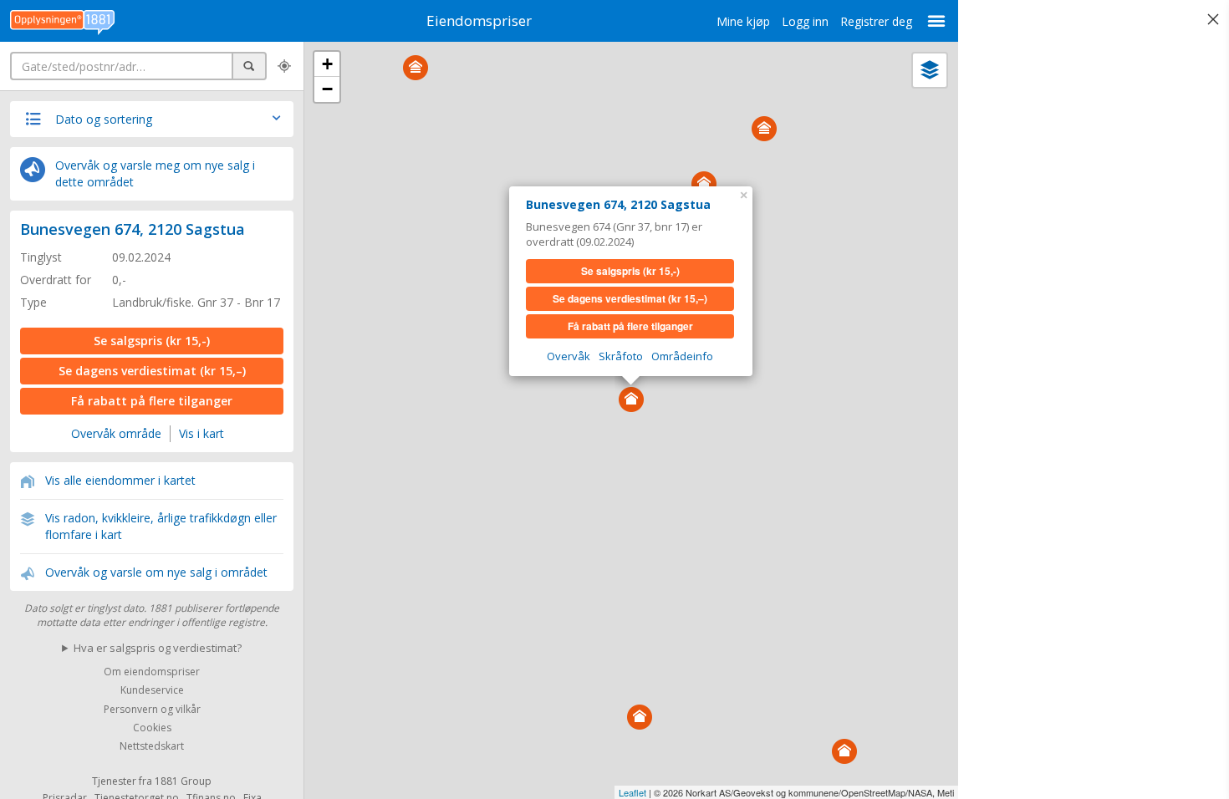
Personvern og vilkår (152, 709)
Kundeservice (152, 691)
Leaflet (632, 792)
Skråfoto (621, 356)
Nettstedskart (152, 747)
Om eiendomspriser (152, 671)
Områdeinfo (682, 356)
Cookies (152, 727)
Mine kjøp (743, 21)
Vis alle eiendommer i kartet (120, 480)
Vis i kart (201, 433)
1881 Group (183, 781)
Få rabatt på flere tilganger (151, 401)
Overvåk (568, 356)
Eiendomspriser (479, 20)
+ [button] (327, 63)
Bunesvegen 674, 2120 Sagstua (132, 229)
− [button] (327, 89)
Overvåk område (116, 433)
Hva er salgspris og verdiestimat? (158, 647)
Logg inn (805, 21)
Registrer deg (876, 21)
